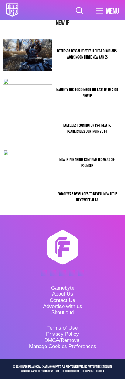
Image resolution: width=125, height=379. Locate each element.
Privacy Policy (62, 334)
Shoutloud (62, 312)
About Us (62, 294)
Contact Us (62, 300)
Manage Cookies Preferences (62, 346)
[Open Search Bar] (80, 11)
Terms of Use (62, 328)
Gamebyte (62, 288)
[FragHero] (12, 10)
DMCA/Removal (62, 340)
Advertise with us (62, 306)
